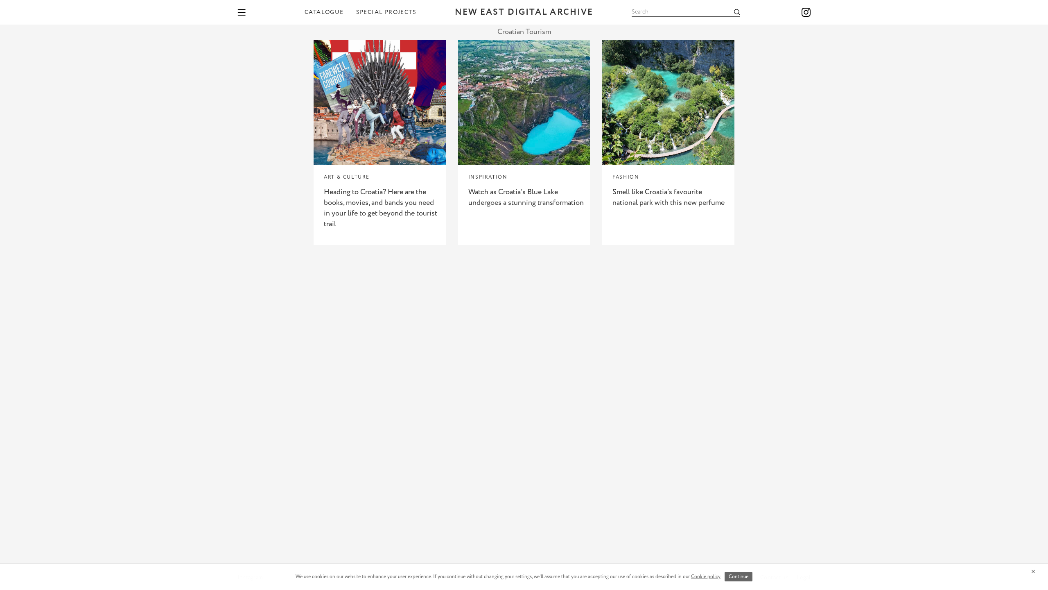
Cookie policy (705, 576)
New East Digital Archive (524, 12)
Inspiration (488, 177)
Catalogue (324, 12)
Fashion (625, 177)
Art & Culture (347, 177)
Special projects (386, 12)
